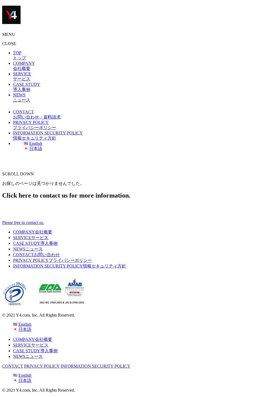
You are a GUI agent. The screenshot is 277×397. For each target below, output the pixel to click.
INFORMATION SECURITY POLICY (69, 266)
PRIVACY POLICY (52, 260)
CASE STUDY (35, 243)
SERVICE (30, 237)
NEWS (28, 249)
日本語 (35, 148)
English (35, 143)
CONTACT (36, 254)
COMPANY (32, 232)
